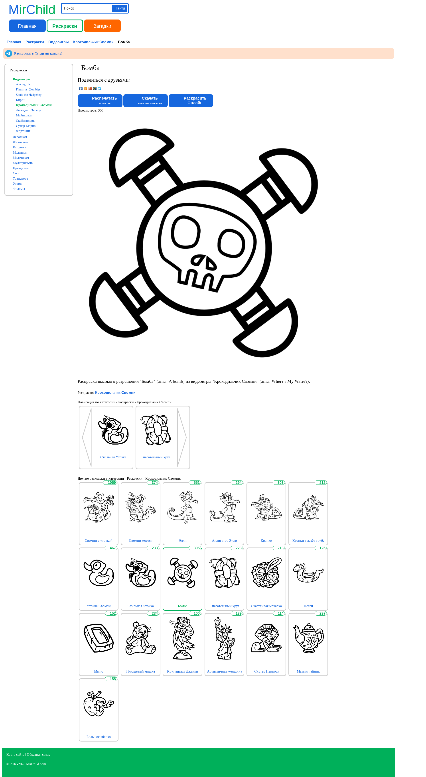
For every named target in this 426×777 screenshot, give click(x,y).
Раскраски (64, 25)
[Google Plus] (90, 88)
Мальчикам (21, 157)
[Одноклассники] (85, 88)
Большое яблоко (99, 737)
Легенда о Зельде (28, 110)
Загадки (102, 25)
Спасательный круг (224, 606)
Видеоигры (58, 41)
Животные (20, 142)
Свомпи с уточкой (98, 540)
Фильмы (19, 188)
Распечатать (104, 100)
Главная (27, 25)
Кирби (20, 100)
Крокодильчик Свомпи (93, 41)
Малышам (20, 152)
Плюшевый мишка (140, 671)
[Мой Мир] (95, 88)
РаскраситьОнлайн (195, 100)
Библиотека (140, 25)
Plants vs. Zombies (28, 89)
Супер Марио (26, 126)
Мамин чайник (308, 671)
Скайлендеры (25, 120)
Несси (308, 606)
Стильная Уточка (141, 606)
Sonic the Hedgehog (28, 94)
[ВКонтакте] (81, 88)
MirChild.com (36, 763)
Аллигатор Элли (224, 540)
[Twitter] (99, 88)
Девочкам (20, 137)
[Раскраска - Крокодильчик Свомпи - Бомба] (203, 373)
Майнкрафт (24, 115)
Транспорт (20, 178)
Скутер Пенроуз (266, 671)
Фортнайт (23, 131)
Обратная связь (38, 754)
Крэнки (266, 540)
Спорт (17, 173)
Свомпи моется (140, 540)
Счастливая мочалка (266, 606)
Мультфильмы (23, 163)
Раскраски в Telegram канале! (38, 53)
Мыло (98, 671)
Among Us (23, 84)
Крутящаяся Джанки (182, 671)
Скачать (150, 100)
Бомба (182, 606)
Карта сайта (15, 754)
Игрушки (19, 147)
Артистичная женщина (224, 671)
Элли (183, 540)
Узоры (17, 183)
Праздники (21, 168)
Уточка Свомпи (99, 606)
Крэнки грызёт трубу (308, 540)
